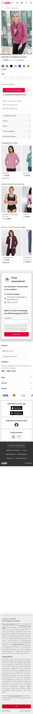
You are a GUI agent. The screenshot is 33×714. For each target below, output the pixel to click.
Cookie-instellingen (25, 711)
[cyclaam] (2, 66)
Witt (3, 377)
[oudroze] (15, 66)
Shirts (8, 8)
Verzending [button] (20, 60)
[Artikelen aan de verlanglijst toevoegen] (28, 90)
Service (4, 383)
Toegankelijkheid (10, 454)
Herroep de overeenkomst (16, 445)
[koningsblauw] (19, 66)
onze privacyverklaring (15, 696)
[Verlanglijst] (26, 3)
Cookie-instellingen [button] (21, 458)
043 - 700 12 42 (8, 371)
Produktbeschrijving (9, 116)
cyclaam (3, 69)
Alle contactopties (11, 356)
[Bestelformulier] (22, 3)
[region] (16, 665)
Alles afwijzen (6, 711)
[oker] (28, 66)
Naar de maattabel (9, 84)
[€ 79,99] (11, 242)
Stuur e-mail (9, 351)
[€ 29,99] (11, 158)
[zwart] (11, 66)
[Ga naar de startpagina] (7, 3)
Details (5, 121)
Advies (4, 388)
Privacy (25, 450)
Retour (5, 126)
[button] (2, 3)
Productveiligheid (8, 131)
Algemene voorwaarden (13, 450)
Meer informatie (18, 644)
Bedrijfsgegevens (23, 454)
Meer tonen (24, 330)
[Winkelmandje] (31, 3)
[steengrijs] (24, 66)
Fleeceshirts (15, 8)
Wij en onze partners (8, 624)
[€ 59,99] (11, 199)
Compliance (9, 458)
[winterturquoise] (7, 66)
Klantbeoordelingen (9, 136)
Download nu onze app (16, 404)
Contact (4, 345)
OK (16, 706)
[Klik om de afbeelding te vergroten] (29, 51)
